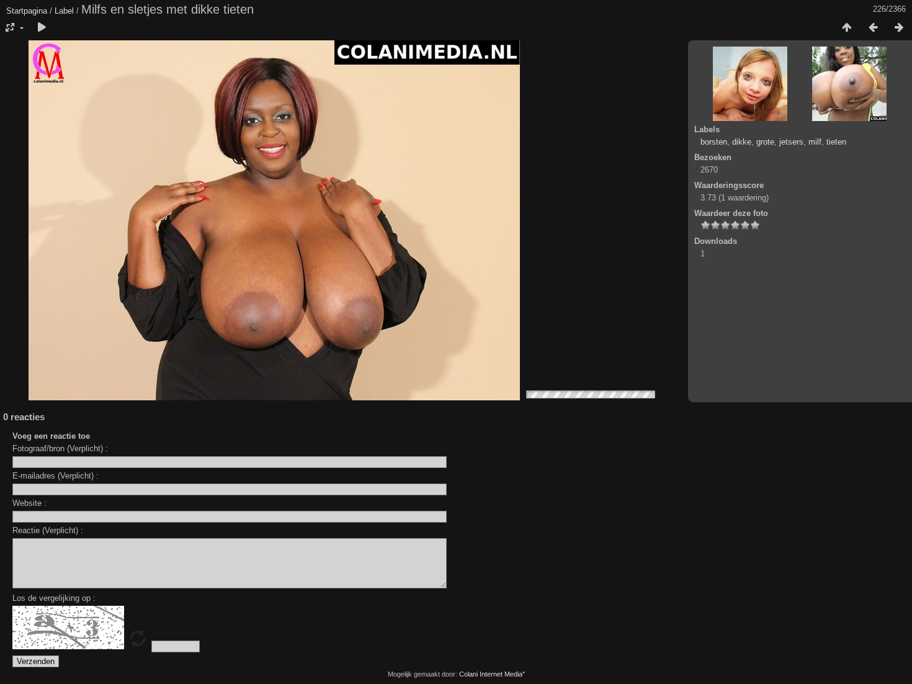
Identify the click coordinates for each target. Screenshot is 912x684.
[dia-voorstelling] (42, 28)
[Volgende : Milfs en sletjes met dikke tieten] (899, 28)
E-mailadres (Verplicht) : (55, 475)
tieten (836, 141)
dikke (741, 141)
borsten (713, 141)
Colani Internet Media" (492, 674)
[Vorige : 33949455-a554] (873, 28)
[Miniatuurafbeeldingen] (847, 28)
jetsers (791, 141)
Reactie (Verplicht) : (47, 530)
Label (64, 11)
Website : (29, 503)
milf (814, 141)
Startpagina (26, 11)
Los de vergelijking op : (54, 598)
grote (765, 141)
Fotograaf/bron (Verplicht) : (60, 448)
